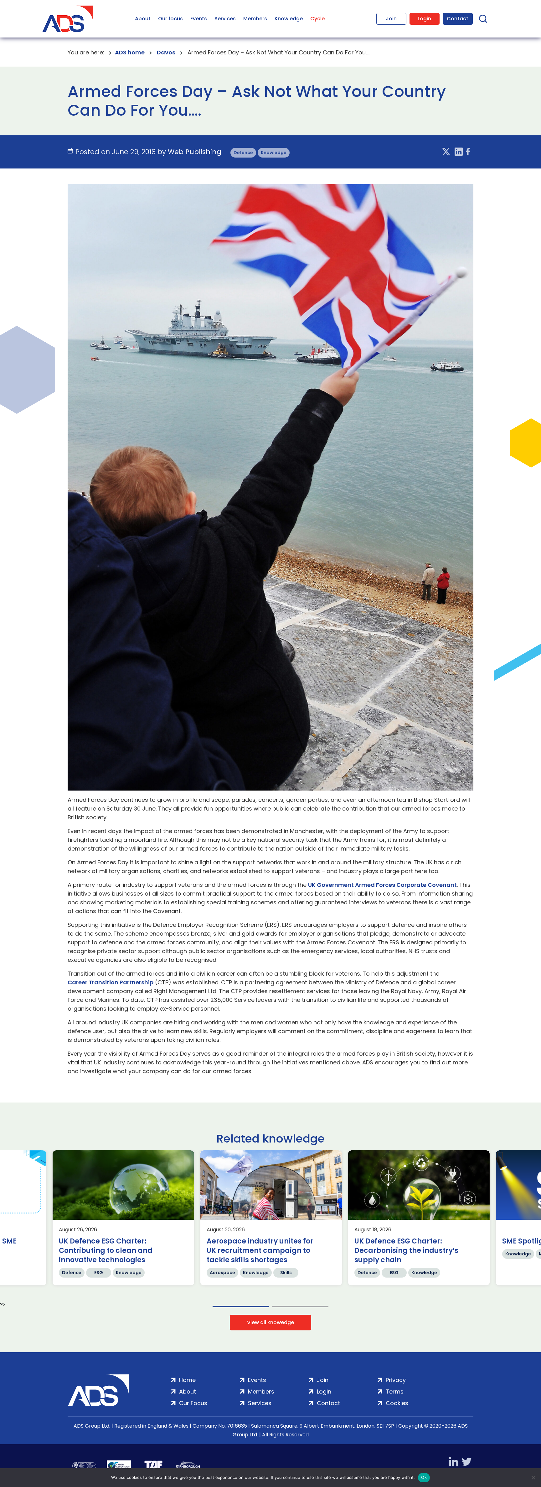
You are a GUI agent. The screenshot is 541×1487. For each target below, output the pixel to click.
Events (198, 18)
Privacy (396, 1380)
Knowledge (289, 18)
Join (391, 18)
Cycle (317, 18)
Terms (395, 1391)
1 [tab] (241, 1306)
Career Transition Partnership (110, 982)
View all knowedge (270, 1322)
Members (255, 18)
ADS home (130, 52)
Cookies (397, 1403)
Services (225, 18)
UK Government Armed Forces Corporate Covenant (382, 885)
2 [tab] (300, 1306)
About (143, 18)
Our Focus (193, 1403)
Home (187, 1380)
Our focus (170, 18)
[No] (533, 1477)
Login (424, 18)
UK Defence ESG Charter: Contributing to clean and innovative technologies (105, 1251)
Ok (424, 1477)
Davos (166, 52)
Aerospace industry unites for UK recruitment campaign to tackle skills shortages (260, 1251)
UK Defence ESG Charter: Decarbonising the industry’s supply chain (406, 1251)
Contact (457, 18)
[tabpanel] (123, 1217)
